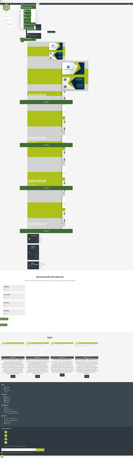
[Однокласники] (6, 435)
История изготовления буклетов (62, 359)
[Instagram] (6, 442)
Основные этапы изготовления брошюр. (37, 359)
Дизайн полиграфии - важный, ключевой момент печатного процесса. (86, 359)
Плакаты (6, 310)
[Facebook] (6, 439)
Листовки (7, 294)
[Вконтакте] (6, 432)
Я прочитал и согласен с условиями (33, 35)
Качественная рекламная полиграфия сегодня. (13, 359)
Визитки (6, 286)
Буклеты (6, 302)
